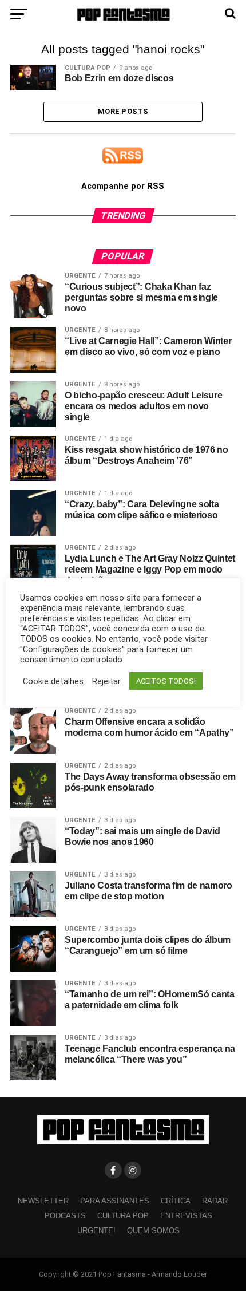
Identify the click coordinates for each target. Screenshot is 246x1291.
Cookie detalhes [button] (53, 681)
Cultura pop (123, 1215)
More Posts (123, 111)
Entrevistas (186, 1215)
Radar (215, 1201)
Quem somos (153, 1230)
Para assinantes (114, 1201)
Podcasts (65, 1215)
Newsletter (43, 1201)
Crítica (176, 1201)
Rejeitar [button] (106, 681)
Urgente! (96, 1230)
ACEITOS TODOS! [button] (166, 681)
